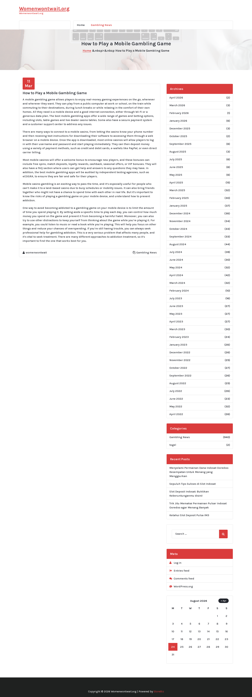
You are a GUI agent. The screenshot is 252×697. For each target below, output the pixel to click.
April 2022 (176, 414)
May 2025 (175, 174)
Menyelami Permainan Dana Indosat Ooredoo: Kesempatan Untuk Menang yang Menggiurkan (199, 472)
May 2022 (175, 406)
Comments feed (184, 578)
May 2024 (175, 267)
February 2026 (179, 113)
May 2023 (175, 313)
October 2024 (178, 228)
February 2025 (179, 198)
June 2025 (176, 167)
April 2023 (176, 321)
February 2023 (179, 337)
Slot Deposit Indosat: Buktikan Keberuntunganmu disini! (189, 493)
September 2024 (180, 236)
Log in (177, 562)
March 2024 (177, 282)
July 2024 (175, 252)
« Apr (223, 600)
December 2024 (179, 213)
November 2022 (179, 360)
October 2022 (178, 367)
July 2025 (175, 159)
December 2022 (179, 352)
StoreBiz (159, 691)
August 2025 (177, 151)
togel (172, 444)
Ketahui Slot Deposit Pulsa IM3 (189, 515)
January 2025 (178, 205)
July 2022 (175, 391)
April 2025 (176, 182)
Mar (28, 83)
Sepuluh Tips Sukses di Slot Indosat (192, 483)
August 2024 (177, 244)
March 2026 (177, 105)
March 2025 (177, 190)
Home (81, 25)
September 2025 (180, 144)
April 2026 (176, 97)
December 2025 (179, 128)
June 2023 (176, 306)
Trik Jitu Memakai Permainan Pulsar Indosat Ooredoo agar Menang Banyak (198, 505)
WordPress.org (183, 586)
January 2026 (178, 120)
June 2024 (176, 259)
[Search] (223, 534)
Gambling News (101, 25)
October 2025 (178, 136)
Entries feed (181, 570)
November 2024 (179, 221)
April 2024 (176, 275)
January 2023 (178, 344)
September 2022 (180, 375)
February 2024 (179, 290)
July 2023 (175, 298)
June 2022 (176, 398)
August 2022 (177, 383)
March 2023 (177, 329)
